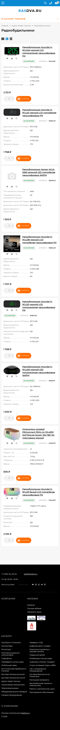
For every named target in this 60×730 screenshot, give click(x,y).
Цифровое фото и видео (40, 646)
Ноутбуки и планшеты (11, 642)
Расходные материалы (39, 680)
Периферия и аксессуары (12, 662)
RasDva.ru (25, 713)
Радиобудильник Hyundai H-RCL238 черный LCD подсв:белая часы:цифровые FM (39, 240)
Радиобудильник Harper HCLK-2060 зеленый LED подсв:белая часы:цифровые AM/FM (38, 172)
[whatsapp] (39, 585)
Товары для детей (37, 655)
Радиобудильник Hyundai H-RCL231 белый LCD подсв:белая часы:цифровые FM (38, 492)
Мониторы (6, 649)
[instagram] (36, 585)
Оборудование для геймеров (14, 692)
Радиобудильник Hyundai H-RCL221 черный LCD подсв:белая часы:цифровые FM (39, 113)
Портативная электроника (13, 685)
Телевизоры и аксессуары (40, 658)
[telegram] (42, 585)
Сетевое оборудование (11, 695)
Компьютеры (7, 646)
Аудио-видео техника (21, 26)
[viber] (45, 585)
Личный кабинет (34, 608)
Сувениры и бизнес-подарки (42, 662)
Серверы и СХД (36, 642)
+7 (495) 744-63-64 (9, 574)
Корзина (31, 605)
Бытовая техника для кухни (13, 678)
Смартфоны (6, 658)
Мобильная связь (9, 665)
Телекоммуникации (9, 688)
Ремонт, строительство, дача (42, 689)
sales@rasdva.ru (30, 574)
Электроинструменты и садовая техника (39, 650)
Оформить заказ (34, 612)
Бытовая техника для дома (13, 674)
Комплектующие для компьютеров (10, 654)
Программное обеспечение (41, 692)
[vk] (33, 585)
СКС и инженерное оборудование (37, 670)
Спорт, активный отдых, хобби (42, 665)
